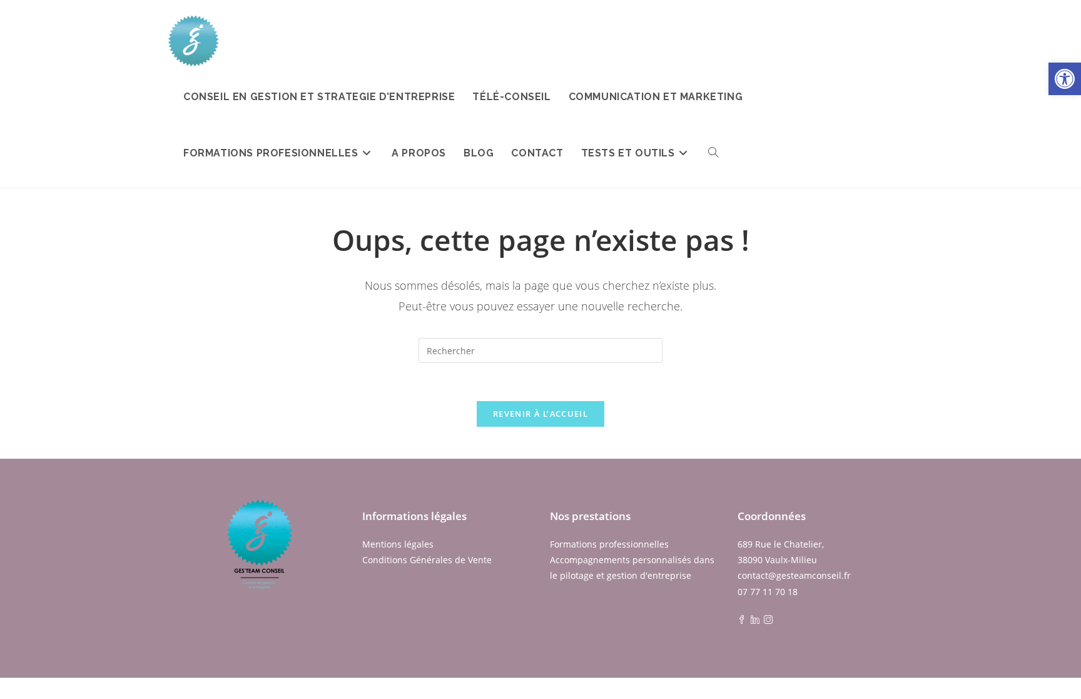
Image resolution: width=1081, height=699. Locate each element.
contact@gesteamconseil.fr (794, 575)
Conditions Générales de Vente (427, 560)
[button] (1064, 79)
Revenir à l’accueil (540, 413)
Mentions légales (398, 544)
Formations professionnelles (609, 544)
